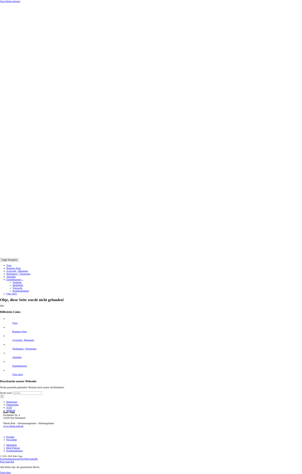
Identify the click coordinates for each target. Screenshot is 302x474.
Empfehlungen (19, 366)
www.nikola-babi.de (13, 426)
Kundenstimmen (14, 450)
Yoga (14, 323)
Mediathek (11, 445)
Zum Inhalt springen (10, 1)
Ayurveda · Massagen (23, 340)
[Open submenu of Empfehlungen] (22, 280)
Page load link (7, 461)
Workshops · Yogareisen (24, 348)
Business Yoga (19, 331)
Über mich (17, 374)
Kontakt (10, 437)
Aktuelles (17, 357)
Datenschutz (12, 404)
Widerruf (10, 410)
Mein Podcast (13, 448)
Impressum (11, 402)
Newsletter (11, 439)
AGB (9, 407)
